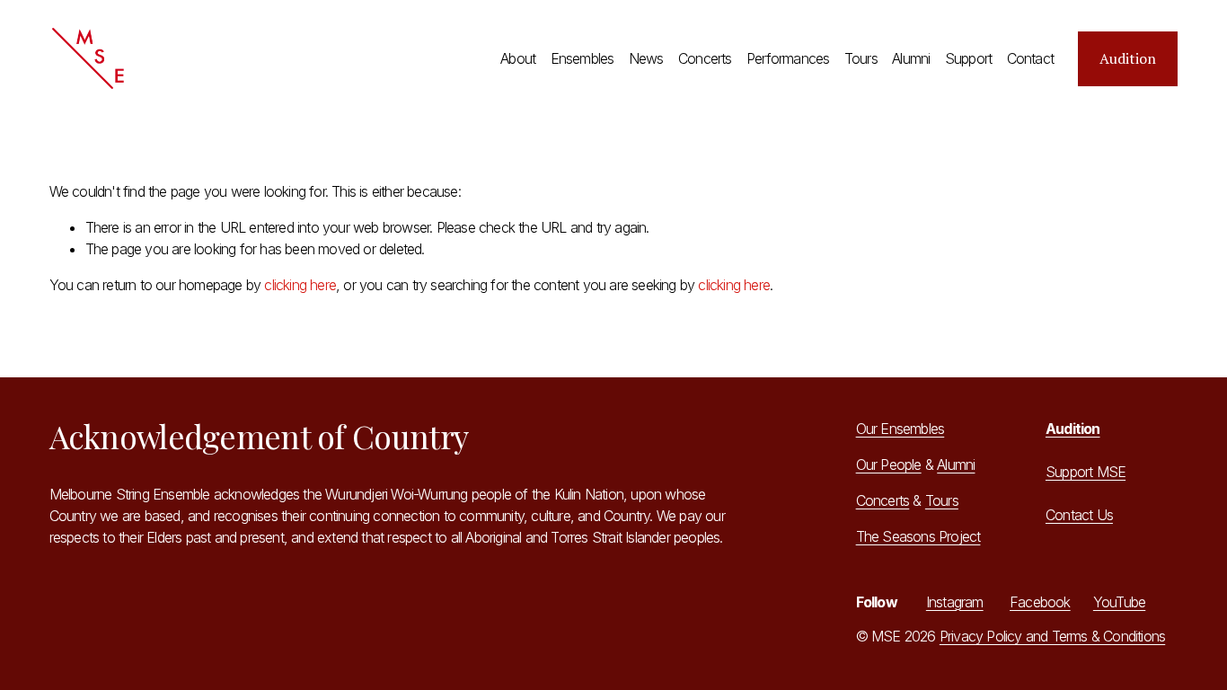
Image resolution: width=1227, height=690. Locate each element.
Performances (787, 58)
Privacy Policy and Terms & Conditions (1052, 636)
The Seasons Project (918, 536)
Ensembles (582, 58)
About (517, 58)
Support (968, 58)
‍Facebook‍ (1040, 602)
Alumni (911, 58)
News (646, 58)
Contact (1030, 58)
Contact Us (1079, 515)
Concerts (705, 58)
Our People (889, 464)
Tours (861, 58)
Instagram (955, 602)
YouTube (1119, 602)
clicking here (300, 285)
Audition (1127, 58)
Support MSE (1085, 472)
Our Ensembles (900, 429)
